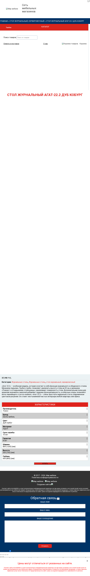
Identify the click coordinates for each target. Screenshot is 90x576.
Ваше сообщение (45, 518)
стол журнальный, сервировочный (27, 21)
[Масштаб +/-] (7, 554)
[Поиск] (88, 1)
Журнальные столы (20, 382)
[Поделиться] (3, 554)
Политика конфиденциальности (45, 477)
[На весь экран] (5, 554)
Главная (4, 21)
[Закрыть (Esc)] (1, 554)
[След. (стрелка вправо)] (3, 556)
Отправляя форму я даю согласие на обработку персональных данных (46, 551)
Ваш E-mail (45, 510)
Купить (45, 463)
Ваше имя (45, 502)
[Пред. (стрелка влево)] (1, 556)
